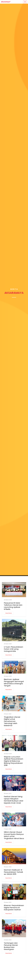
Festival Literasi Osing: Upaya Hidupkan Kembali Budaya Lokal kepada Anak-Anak (13, 799)
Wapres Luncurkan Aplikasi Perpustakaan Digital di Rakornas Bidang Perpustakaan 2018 (13, 761)
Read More (9, 613)
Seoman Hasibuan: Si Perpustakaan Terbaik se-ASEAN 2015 (13, 872)
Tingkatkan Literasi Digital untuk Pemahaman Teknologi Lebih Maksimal (12, 721)
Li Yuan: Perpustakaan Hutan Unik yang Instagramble (13, 649)
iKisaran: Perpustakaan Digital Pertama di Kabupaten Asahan (14, 907)
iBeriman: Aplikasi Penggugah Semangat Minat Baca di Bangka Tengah (14, 682)
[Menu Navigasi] (25, 2)
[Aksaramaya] (5, 2)
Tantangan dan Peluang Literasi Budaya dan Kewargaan (11, 946)
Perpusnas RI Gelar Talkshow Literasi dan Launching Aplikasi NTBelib (13, 606)
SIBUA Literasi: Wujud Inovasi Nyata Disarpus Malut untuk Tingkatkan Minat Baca (14, 835)
